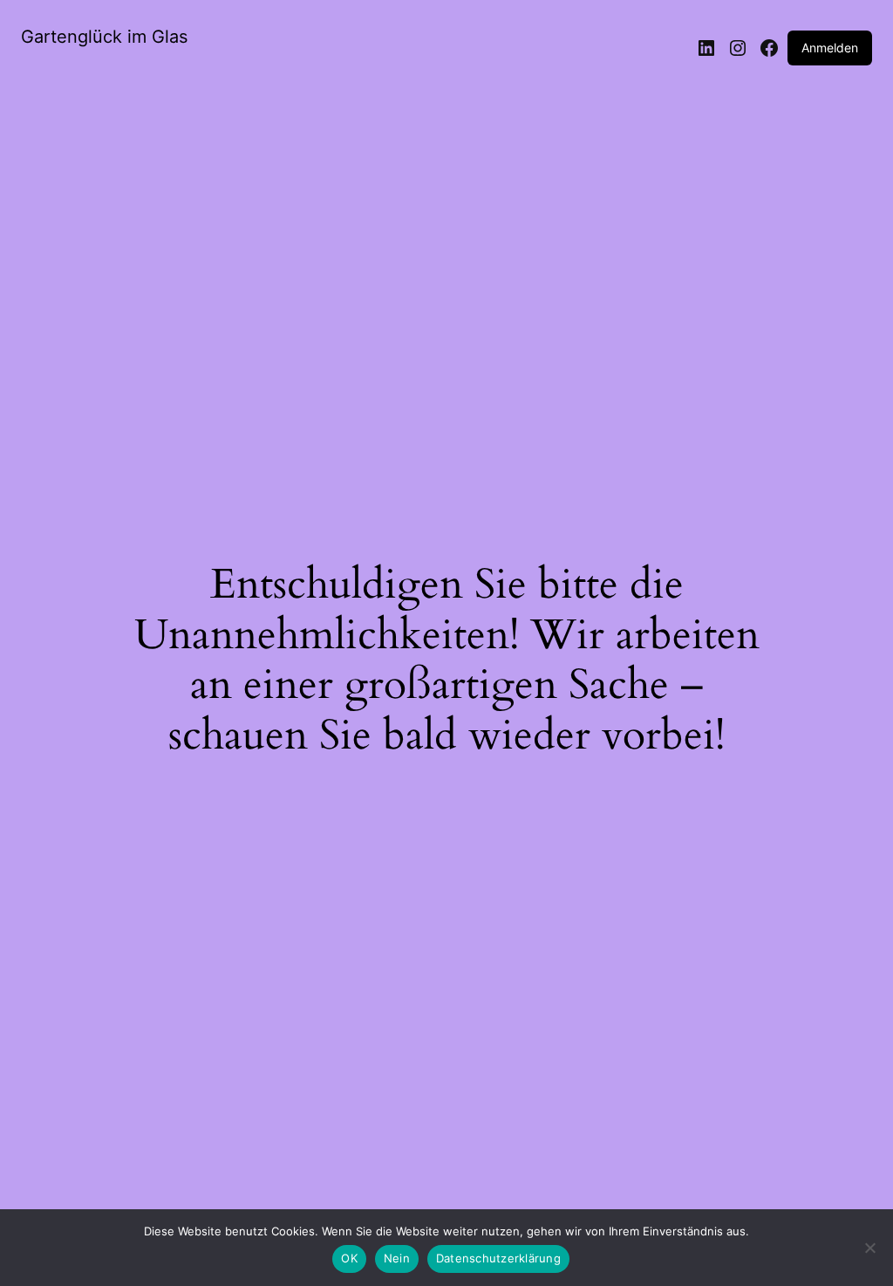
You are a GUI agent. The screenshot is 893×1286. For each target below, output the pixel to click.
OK (349, 1258)
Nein (397, 1258)
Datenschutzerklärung (498, 1258)
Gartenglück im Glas (104, 36)
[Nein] (869, 1253)
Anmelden (829, 47)
